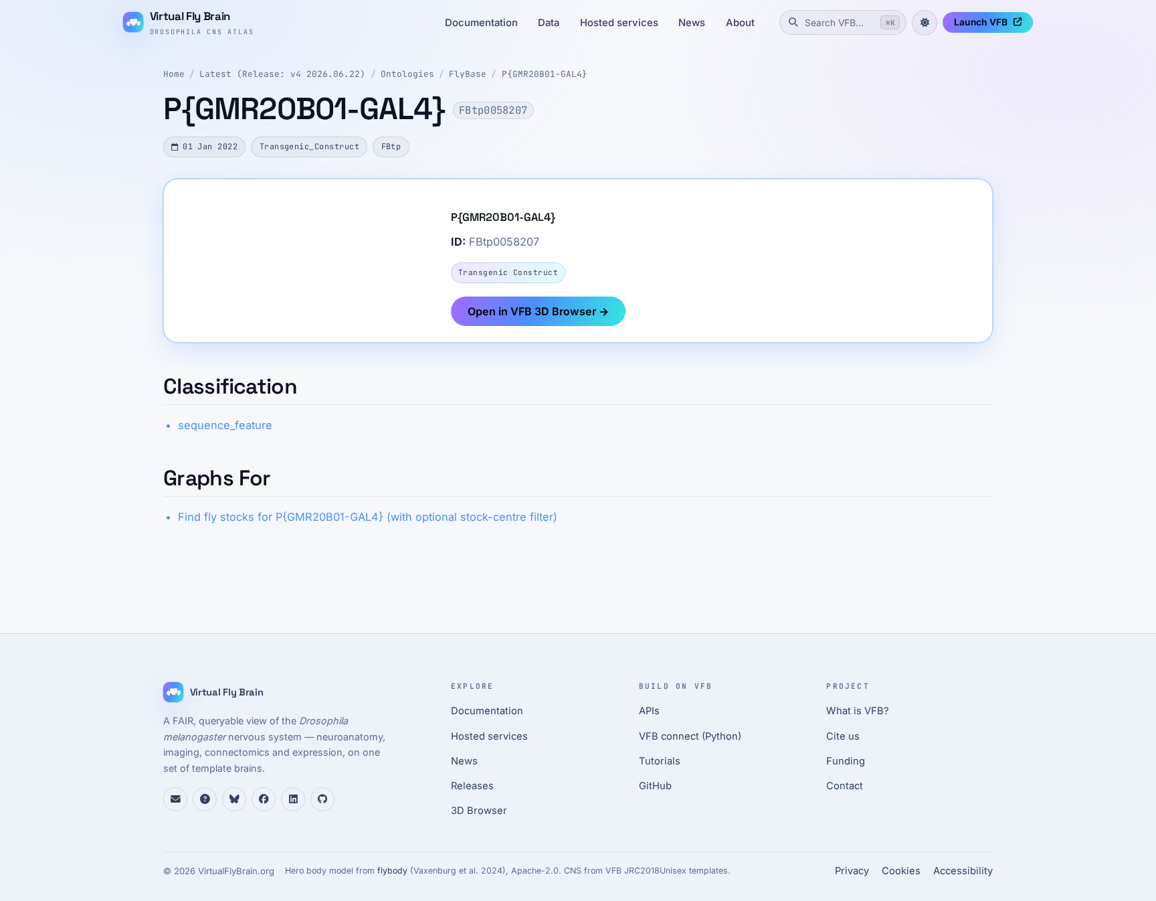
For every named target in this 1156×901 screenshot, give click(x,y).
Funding (845, 761)
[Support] (175, 799)
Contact (844, 786)
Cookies (901, 871)
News (691, 23)
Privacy (852, 871)
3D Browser (479, 811)
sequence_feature (225, 425)
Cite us (843, 736)
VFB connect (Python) (690, 736)
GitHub (655, 786)
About (740, 23)
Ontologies (407, 74)
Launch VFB (980, 22)
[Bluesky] (234, 799)
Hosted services (619, 23)
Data (548, 23)
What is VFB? (857, 711)
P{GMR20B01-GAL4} (544, 74)
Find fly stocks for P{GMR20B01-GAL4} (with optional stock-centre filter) (367, 516)
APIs (649, 711)
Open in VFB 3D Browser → (538, 311)
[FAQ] (205, 799)
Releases (472, 786)
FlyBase (467, 74)
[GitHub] (322, 799)
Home (174, 74)
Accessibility (963, 871)
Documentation (481, 23)
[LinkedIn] (293, 799)
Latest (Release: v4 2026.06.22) (282, 74)
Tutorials (659, 761)
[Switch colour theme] (924, 22)
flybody (392, 871)
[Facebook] (264, 799)
